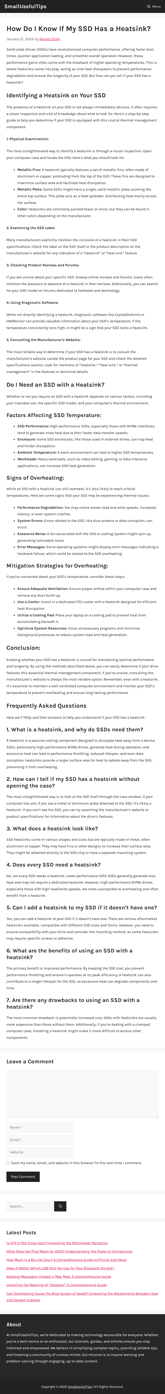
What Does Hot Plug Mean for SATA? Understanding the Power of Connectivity (69, 1251)
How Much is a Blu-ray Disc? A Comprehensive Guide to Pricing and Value (66, 1260)
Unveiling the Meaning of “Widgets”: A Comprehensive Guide (56, 1285)
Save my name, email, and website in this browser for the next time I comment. (76, 1163)
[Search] (60, 1206)
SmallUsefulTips (25, 6)
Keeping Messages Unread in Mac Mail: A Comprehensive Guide (58, 1276)
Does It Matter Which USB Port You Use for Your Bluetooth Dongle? (60, 1268)
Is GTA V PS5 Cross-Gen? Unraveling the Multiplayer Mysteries (57, 1243)
